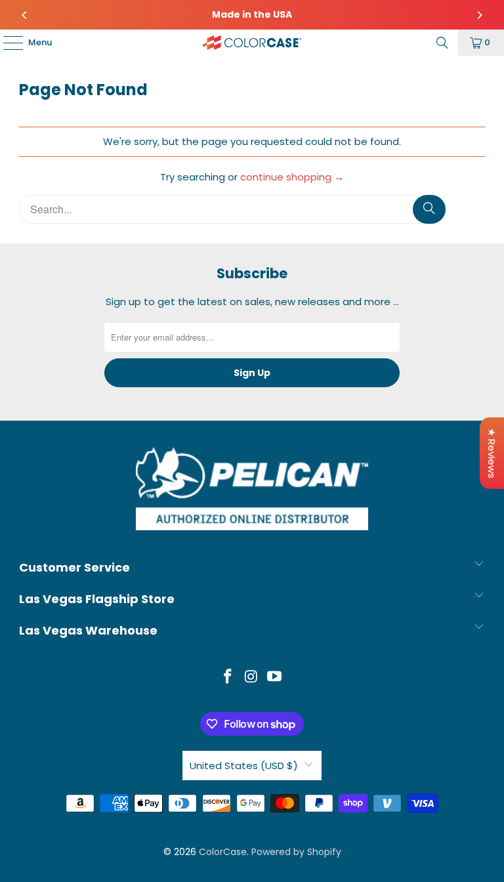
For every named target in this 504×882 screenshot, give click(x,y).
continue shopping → (292, 177)
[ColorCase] (252, 43)
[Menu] (6, 43)
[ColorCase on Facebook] (228, 677)
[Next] (479, 15)
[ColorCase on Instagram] (251, 677)
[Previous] (24, 15)
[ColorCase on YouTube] (275, 677)
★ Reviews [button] (492, 453)
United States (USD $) (244, 765)
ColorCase (223, 851)
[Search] (442, 43)
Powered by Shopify (296, 851)
